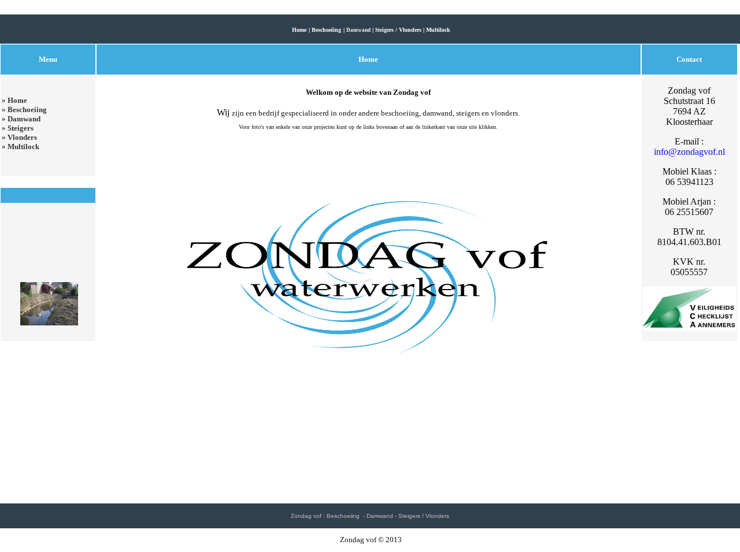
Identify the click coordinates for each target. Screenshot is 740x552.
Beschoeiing (27, 109)
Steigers (21, 128)
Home (17, 100)
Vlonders (22, 137)
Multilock (23, 146)
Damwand (24, 118)
